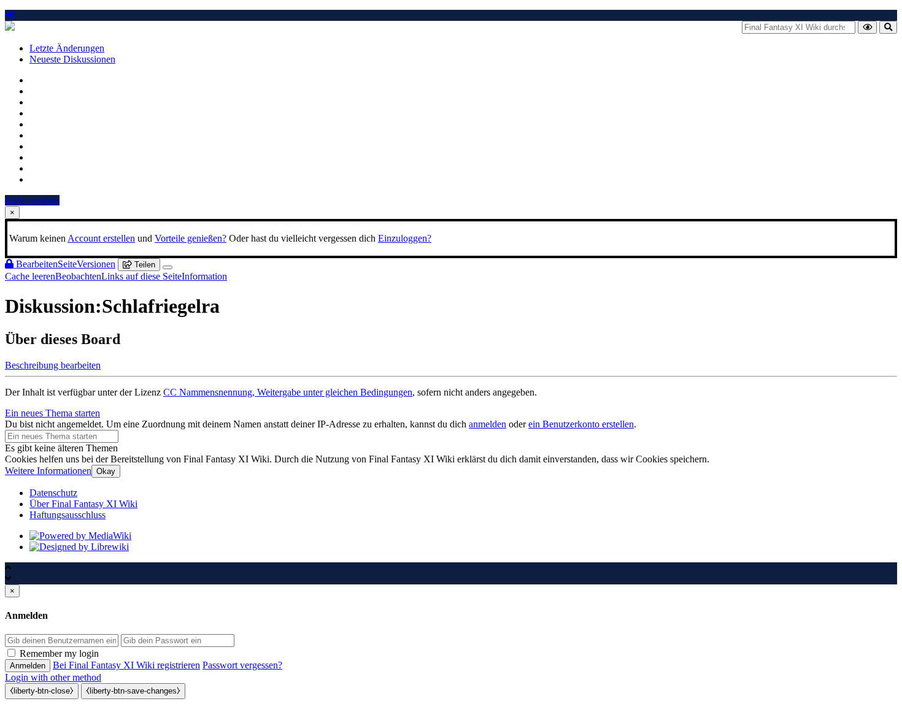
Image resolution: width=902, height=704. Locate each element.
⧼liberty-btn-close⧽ (42, 690)
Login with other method (53, 677)
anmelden (487, 424)
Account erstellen (101, 238)
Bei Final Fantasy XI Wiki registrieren (126, 665)
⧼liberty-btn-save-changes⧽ (133, 690)
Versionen (96, 264)
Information (204, 276)
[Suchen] (888, 27)
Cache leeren (30, 276)
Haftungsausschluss (67, 515)
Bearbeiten (35, 264)
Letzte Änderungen (66, 48)
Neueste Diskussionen (72, 59)
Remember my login (59, 653)
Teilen (143, 264)
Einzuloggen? (404, 238)
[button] (53, 365)
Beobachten (78, 276)
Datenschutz (53, 493)
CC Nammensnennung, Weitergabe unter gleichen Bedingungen (287, 392)
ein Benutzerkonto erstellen (581, 424)
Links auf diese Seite (141, 276)
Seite (67, 264)
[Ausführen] (867, 27)
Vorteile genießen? (190, 238)
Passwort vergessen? (242, 665)
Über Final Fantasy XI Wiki (83, 504)
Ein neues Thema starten (52, 413)
